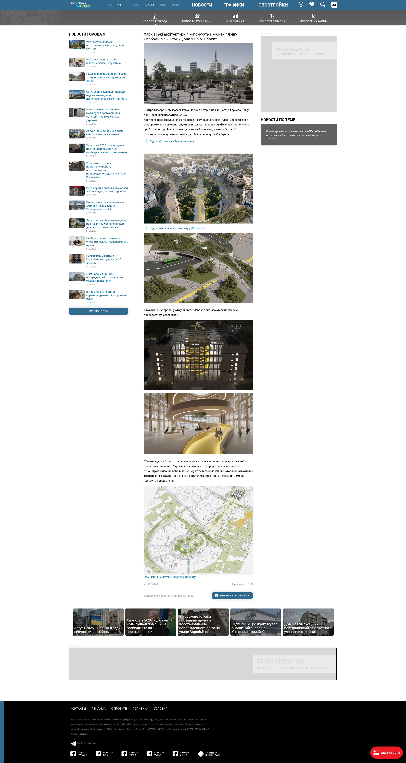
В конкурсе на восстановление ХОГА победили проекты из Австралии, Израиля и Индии (296, 134)
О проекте (119, 708)
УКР (109, 5)
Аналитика (235, 21)
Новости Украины (314, 21)
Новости (202, 5)
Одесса (175, 5)
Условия (160, 708)
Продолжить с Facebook (235, 595)
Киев (136, 5)
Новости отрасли (272, 21)
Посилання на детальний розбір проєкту (170, 577)
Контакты (78, 708)
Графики (233, 5)
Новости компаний (197, 21)
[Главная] (81, 4)
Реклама (99, 708)
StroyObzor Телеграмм (87, 743)
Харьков (149, 5)
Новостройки (271, 5)
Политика (140, 708)
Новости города (155, 21)
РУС (119, 5)
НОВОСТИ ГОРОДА (87, 34)
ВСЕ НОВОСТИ (98, 311)
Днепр (162, 5)
